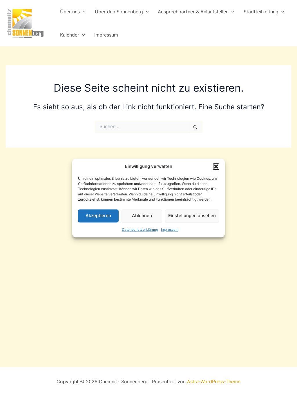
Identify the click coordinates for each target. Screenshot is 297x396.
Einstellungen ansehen (192, 216)
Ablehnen (142, 216)
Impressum (169, 229)
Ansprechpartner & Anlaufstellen (193, 11)
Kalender (69, 35)
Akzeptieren (98, 216)
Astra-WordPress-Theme (213, 381)
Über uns (70, 11)
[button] (216, 167)
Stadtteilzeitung (261, 11)
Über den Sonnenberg (119, 11)
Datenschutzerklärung (140, 229)
